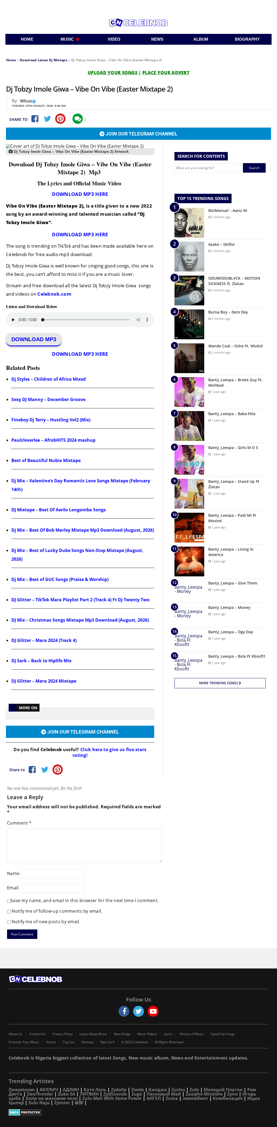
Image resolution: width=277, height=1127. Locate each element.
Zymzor (62, 1103)
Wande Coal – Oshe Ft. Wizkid (235, 345)
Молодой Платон (223, 1090)
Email (13, 888)
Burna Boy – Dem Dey (228, 312)
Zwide (137, 1090)
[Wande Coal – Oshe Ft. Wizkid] (189, 358)
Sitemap (87, 1042)
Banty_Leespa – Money (229, 607)
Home (11, 60)
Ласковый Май (164, 1094)
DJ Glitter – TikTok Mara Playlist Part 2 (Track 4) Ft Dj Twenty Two (80, 600)
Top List (68, 1042)
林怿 (79, 1103)
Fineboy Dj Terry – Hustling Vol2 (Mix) (50, 420)
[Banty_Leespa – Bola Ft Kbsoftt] (189, 664)
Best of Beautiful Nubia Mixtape (46, 460)
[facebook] (123, 1011)
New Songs (122, 1034)
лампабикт (195, 1098)
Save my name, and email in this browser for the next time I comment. (85, 900)
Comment (19, 823)
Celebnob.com (54, 294)
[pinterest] (60, 119)
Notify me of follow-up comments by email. (57, 911)
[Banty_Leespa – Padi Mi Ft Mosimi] (189, 527)
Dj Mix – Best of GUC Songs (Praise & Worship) (59, 579)
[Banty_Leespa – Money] (189, 615)
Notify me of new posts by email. (46, 922)
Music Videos (147, 1034)
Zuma (172, 1098)
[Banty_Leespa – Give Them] (189, 590)
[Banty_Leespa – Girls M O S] (189, 460)
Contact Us (37, 1034)
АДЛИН (71, 1090)
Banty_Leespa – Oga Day (230, 631)
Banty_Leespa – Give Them (232, 583)
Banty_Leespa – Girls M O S (233, 447)
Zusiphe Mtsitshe (204, 1094)
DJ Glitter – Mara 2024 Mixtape (43, 681)
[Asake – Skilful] (189, 257)
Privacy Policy (62, 1034)
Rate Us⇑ (107, 1042)
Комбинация (228, 1098)
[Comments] (77, 119)
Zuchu (178, 1090)
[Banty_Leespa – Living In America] (189, 561)
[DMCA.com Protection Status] (138, 1112)
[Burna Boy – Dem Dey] (189, 324)
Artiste (51, 1042)
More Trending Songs (219, 683)
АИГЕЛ (153, 1098)
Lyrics (168, 1034)
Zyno (232, 1094)
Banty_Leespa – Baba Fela (231, 413)
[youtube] (153, 1011)
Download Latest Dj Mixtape (43, 60)
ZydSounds (115, 1094)
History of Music (191, 1034)
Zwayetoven (22, 1090)
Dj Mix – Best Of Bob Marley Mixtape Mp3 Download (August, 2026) (82, 530)
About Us (15, 1034)
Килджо (158, 1090)
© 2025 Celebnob (134, 1042)
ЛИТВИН (89, 1094)
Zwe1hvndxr (40, 1094)
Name (13, 873)
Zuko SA (66, 1094)
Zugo (136, 1094)
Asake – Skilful (221, 244)
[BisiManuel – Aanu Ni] (189, 223)
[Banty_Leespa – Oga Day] (189, 639)
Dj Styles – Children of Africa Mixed (48, 379)
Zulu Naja (39, 1103)
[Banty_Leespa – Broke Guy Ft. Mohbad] (189, 392)
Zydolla (119, 1090)
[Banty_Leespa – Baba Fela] (189, 426)
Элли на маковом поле (51, 1098)
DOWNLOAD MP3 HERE (80, 194)
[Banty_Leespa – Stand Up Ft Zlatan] (189, 494)
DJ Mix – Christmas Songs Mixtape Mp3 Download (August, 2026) (80, 620)
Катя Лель (95, 1090)
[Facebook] (34, 119)
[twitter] (138, 1011)
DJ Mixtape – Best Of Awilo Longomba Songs (58, 510)
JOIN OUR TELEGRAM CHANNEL (140, 134)
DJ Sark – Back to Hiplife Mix (41, 661)
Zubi (194, 1090)
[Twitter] (47, 119)
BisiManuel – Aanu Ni (227, 210)
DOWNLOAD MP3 (33, 339)
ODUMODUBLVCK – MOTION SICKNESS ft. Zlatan (234, 281)
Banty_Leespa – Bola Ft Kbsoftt (236, 656)
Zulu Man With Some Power (112, 1098)
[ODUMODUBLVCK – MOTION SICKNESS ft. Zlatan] (189, 290)
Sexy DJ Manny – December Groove (48, 399)
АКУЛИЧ (48, 1090)
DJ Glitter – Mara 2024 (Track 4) (44, 640)
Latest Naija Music (93, 1034)
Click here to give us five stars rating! (109, 752)
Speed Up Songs (222, 1034)
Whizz (26, 101)
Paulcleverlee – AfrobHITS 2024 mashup (53, 440)
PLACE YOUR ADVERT (165, 73)
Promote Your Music (24, 1042)
